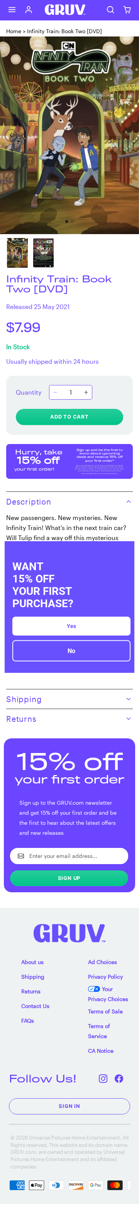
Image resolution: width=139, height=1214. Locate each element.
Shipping (32, 976)
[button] (12, 10)
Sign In (69, 1106)
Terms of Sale (105, 1011)
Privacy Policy (105, 976)
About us (32, 962)
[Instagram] (103, 1078)
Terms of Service (99, 1031)
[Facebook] (119, 1078)
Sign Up (69, 878)
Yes (71, 626)
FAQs (27, 1020)
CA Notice (101, 1050)
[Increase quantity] (86, 392)
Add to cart (69, 417)
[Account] (28, 10)
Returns (31, 991)
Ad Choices (102, 962)
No (71, 651)
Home (13, 31)
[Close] (125, 550)
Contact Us (35, 1006)
